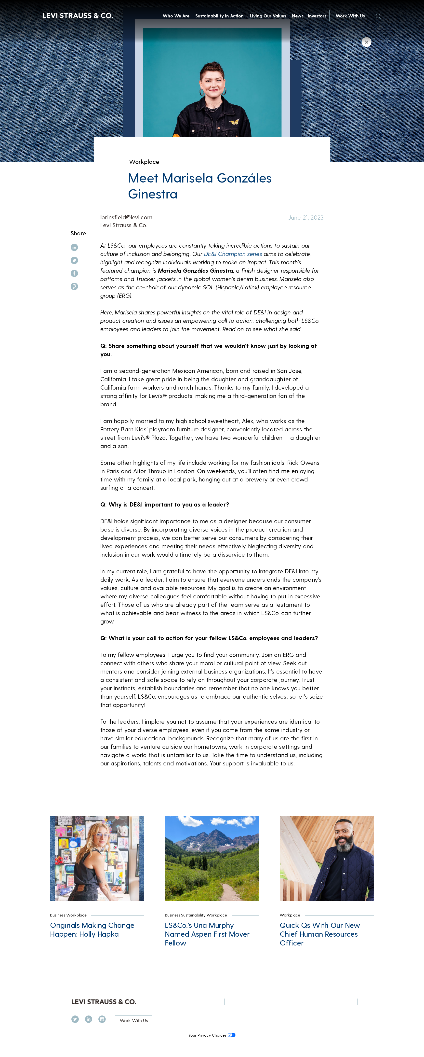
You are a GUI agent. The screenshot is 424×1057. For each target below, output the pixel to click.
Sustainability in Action (219, 15)
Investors (317, 15)
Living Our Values (268, 15)
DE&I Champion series (233, 253)
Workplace (144, 161)
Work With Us (350, 15)
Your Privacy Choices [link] (207, 1035)
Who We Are (176, 15)
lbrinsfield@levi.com (126, 217)
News (298, 15)
